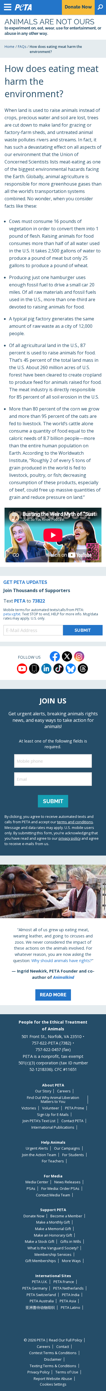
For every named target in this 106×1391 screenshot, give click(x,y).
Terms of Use (66, 1372)
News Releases (67, 1182)
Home (9, 46)
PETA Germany (34, 1288)
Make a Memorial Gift (53, 1229)
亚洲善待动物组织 (40, 1307)
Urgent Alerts (37, 1148)
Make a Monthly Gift (53, 1222)
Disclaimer (53, 1359)
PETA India (70, 1295)
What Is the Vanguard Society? (52, 1248)
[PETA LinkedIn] (46, 668)
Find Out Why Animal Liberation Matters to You (53, 1100)
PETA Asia (68, 1301)
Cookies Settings (53, 1384)
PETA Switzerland (41, 1295)
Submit (53, 801)
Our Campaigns (67, 1148)
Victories (28, 1108)
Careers (64, 1091)
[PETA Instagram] (79, 656)
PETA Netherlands (68, 1288)
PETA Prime (74, 1108)
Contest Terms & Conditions (53, 1353)
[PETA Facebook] (55, 656)
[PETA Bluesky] (71, 668)
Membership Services (53, 1254)
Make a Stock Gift (39, 1241)
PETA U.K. (39, 1282)
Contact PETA (72, 1121)
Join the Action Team (39, 1155)
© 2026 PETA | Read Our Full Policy (53, 1340)
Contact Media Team (53, 1195)
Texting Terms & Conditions (53, 1366)
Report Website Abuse (53, 1379)
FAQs (22, 46)
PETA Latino (70, 1307)
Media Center (36, 1182)
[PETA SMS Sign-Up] (34, 668)
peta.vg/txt (11, 614)
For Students (73, 1155)
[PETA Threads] (83, 668)
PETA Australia (42, 1301)
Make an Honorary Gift (53, 1235)
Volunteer (50, 1108)
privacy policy (70, 838)
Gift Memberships (40, 1261)
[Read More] (53, 935)
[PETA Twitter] (67, 656)
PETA (19, 601)
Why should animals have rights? (61, 960)
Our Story (43, 1091)
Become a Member (66, 1216)
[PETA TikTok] (58, 668)
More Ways (71, 1261)
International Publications (52, 1127)
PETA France (63, 1282)
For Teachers (53, 1161)
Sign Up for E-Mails (53, 1115)
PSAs (31, 1188)
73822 (38, 601)
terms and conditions (75, 821)
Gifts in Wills (70, 1241)
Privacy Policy (38, 1372)
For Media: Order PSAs (60, 1188)
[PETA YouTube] (22, 668)
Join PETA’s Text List (39, 1121)
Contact (62, 1347)
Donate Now (33, 1216)
